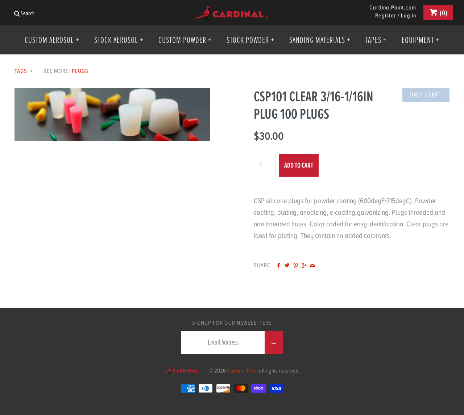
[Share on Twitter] (286, 266)
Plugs (80, 71)
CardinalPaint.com (392, 8)
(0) (443, 13)
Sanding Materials (320, 40)
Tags (23, 71)
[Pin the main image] (295, 266)
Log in (408, 15)
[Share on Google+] (304, 266)
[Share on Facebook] (278, 266)
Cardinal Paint (242, 370)
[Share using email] (312, 266)
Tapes (376, 40)
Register (385, 15)
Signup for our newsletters (232, 323)
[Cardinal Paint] (232, 11)
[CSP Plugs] (112, 93)
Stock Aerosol (119, 40)
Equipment (420, 40)
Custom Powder (185, 40)
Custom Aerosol (52, 40)
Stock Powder (250, 40)
